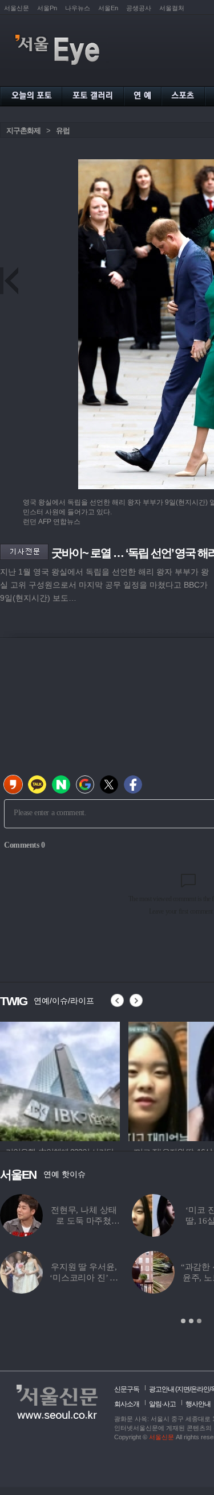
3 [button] (199, 1321)
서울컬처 (171, 8)
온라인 (200, 1389)
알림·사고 (162, 1404)
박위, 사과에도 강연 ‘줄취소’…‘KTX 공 (106, 1277)
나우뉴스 (77, 8)
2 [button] (191, 1321)
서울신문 (16, 8)
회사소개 (126, 1404)
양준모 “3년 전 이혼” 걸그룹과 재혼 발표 (106, 1220)
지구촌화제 (23, 130)
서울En (108, 8)
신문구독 (126, 1389)
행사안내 (198, 1404)
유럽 (63, 130)
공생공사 (138, 8)
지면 (183, 1389)
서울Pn (47, 8)
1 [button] (183, 1321)
